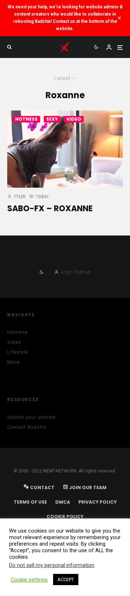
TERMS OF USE (30, 502)
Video (73, 119)
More (13, 362)
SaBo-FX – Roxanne (50, 208)
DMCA (62, 502)
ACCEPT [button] (65, 579)
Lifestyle (17, 352)
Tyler (19, 196)
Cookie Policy (65, 516)
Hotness (26, 119)
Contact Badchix (27, 427)
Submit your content (31, 417)
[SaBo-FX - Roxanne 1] (65, 149)
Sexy (52, 119)
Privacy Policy (97, 502)
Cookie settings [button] (29, 579)
